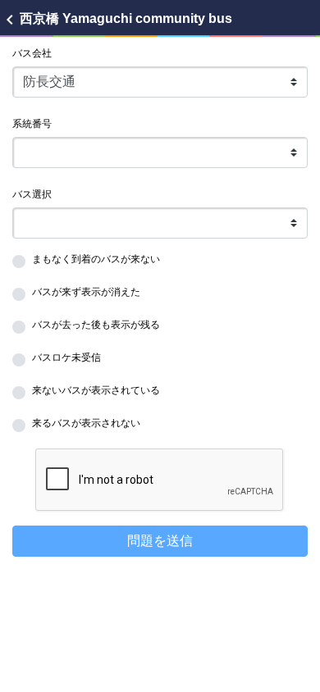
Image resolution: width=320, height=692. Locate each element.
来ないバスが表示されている (96, 390)
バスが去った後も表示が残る (96, 324)
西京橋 (116, 18)
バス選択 (32, 194)
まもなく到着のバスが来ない (96, 259)
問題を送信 (160, 541)
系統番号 (32, 124)
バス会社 (32, 53)
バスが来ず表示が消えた (86, 292)
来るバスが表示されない (86, 423)
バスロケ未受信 (66, 357)
